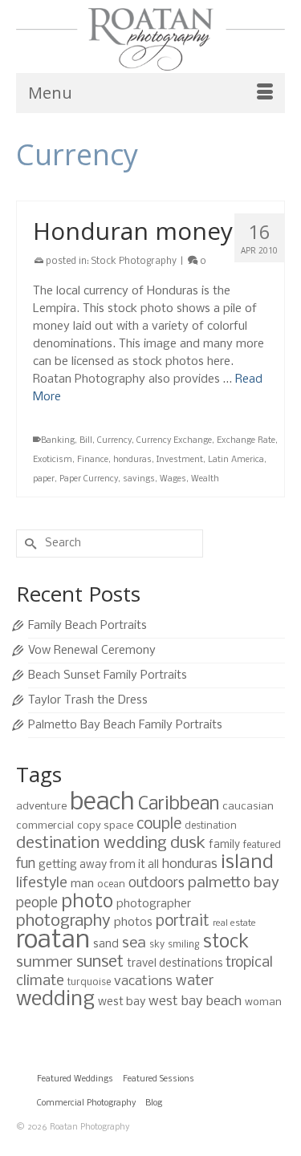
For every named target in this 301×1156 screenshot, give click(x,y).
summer (44, 963)
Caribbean (178, 804)
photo (87, 902)
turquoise (89, 982)
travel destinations (174, 964)
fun (25, 864)
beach (102, 803)
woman (263, 1002)
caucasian (248, 806)
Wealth (205, 479)
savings (139, 479)
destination (211, 826)
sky (157, 944)
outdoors (156, 883)
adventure (41, 806)
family (224, 845)
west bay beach (195, 1001)
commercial (45, 826)
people (37, 903)
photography (63, 921)
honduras (132, 460)
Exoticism (52, 460)
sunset (100, 962)
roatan (53, 940)
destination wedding (91, 843)
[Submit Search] (28, 543)
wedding (55, 1000)
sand (106, 944)
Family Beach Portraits (87, 625)
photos (133, 922)
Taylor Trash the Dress (88, 700)
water (195, 981)
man (82, 884)
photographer (153, 904)
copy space (105, 826)
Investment (180, 460)
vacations (143, 981)
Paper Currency (88, 479)
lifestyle (41, 883)
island (247, 863)
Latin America (236, 460)
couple (158, 825)
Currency (114, 440)
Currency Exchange (174, 440)
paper (44, 479)
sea (134, 943)
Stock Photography (134, 261)
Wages (173, 479)
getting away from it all (99, 865)
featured (262, 845)
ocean (111, 884)
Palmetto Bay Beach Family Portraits (125, 725)
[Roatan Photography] (150, 39)
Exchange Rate (246, 440)
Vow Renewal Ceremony (92, 650)
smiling (184, 944)
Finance (92, 460)
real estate (234, 923)
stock (226, 942)
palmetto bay (233, 883)
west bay (121, 1002)
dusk (187, 843)
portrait (182, 922)
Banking (58, 440)
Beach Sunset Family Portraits (107, 675)
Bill (85, 440)
